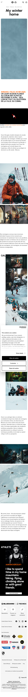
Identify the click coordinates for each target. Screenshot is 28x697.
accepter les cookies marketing (13, 125)
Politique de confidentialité (20, 659)
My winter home (18, 6)
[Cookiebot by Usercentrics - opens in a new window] (19, 327)
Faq (24, 663)
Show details (19, 353)
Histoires (12, 6)
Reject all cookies (14, 368)
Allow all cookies (14, 358)
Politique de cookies (16, 663)
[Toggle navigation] (1, 2)
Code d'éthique (6, 663)
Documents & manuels (7, 659)
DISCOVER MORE (13, 593)
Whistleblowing (14, 667)
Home (7, 6)
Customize (13, 363)
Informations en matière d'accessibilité (14, 671)
